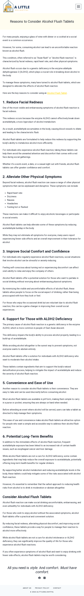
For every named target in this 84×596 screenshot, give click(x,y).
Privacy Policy (42, 588)
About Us (27, 588)
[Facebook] (39, 578)
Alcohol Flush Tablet (57, 93)
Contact (57, 588)
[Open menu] (78, 6)
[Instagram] (44, 578)
